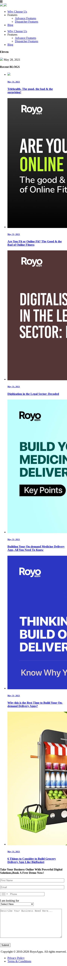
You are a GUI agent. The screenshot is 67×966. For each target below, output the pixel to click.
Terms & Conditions (19, 961)
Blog (10, 25)
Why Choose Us (17, 11)
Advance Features (25, 18)
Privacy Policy (16, 958)
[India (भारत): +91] (4, 894)
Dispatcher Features (26, 21)
